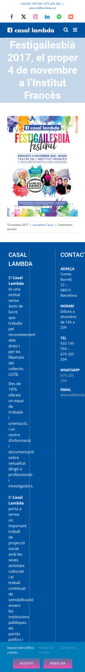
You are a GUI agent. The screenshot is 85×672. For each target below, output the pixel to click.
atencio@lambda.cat (42, 8)
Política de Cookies (46, 649)
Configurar (68, 647)
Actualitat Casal (43, 225)
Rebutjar (57, 663)
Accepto (26, 663)
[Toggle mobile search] (66, 29)
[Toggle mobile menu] (75, 29)
